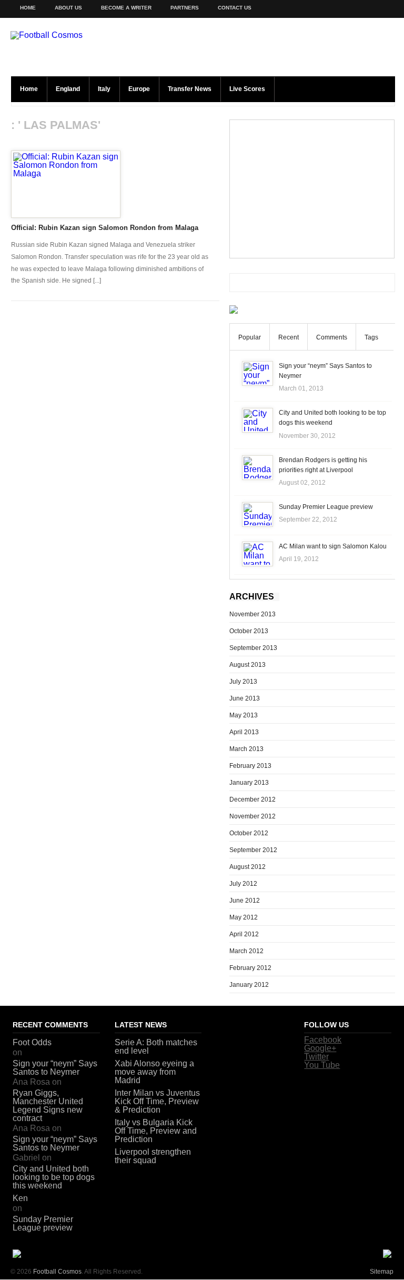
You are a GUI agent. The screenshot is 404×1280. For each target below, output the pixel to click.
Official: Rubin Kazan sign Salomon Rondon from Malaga (104, 228)
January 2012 (249, 984)
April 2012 (244, 934)
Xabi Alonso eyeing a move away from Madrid (154, 1072)
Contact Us (234, 8)
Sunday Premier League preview (326, 507)
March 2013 (246, 749)
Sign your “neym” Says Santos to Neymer (55, 1067)
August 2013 (247, 664)
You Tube (322, 1065)
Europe (139, 89)
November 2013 (252, 614)
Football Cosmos (57, 1271)
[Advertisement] (312, 189)
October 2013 (248, 631)
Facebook (322, 1039)
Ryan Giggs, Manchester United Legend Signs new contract (48, 1105)
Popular (249, 337)
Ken (20, 1198)
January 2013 (249, 782)
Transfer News (189, 89)
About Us (68, 8)
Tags (371, 337)
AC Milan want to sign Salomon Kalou (333, 546)
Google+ (320, 1048)
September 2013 (253, 648)
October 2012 (248, 833)
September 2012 (253, 850)
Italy (104, 89)
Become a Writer (126, 8)
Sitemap (381, 1271)
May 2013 (243, 715)
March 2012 (246, 951)
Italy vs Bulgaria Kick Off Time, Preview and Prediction (156, 1131)
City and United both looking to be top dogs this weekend (54, 1177)
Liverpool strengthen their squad (153, 1156)
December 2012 (252, 799)
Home (28, 8)
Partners (184, 8)
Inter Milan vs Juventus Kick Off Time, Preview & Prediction (157, 1101)
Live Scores (247, 89)
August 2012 (247, 867)
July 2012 (243, 883)
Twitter (316, 1056)
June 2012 (244, 900)
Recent (288, 337)
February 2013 (250, 765)
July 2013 (243, 681)
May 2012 (243, 917)
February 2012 (250, 968)
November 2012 (252, 816)
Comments (331, 337)
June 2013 (244, 698)
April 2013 (244, 732)
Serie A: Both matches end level (156, 1046)
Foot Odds (32, 1042)
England (68, 89)
